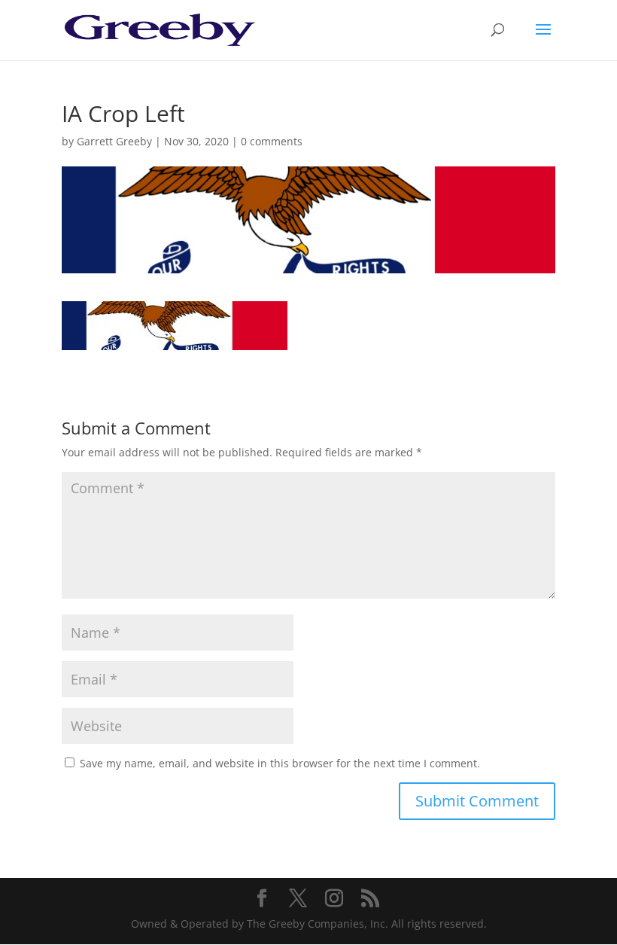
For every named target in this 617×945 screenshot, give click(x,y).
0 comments (271, 141)
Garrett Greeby (114, 141)
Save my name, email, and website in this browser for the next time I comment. (280, 763)
